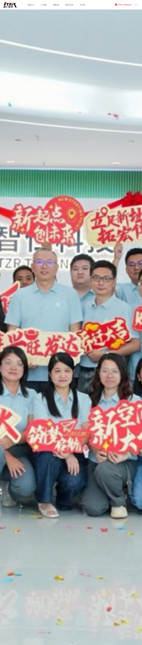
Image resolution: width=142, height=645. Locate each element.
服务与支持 (69, 5)
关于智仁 (83, 5)
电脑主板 (56, 5)
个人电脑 (43, 5)
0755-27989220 (124, 5)
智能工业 (31, 5)
